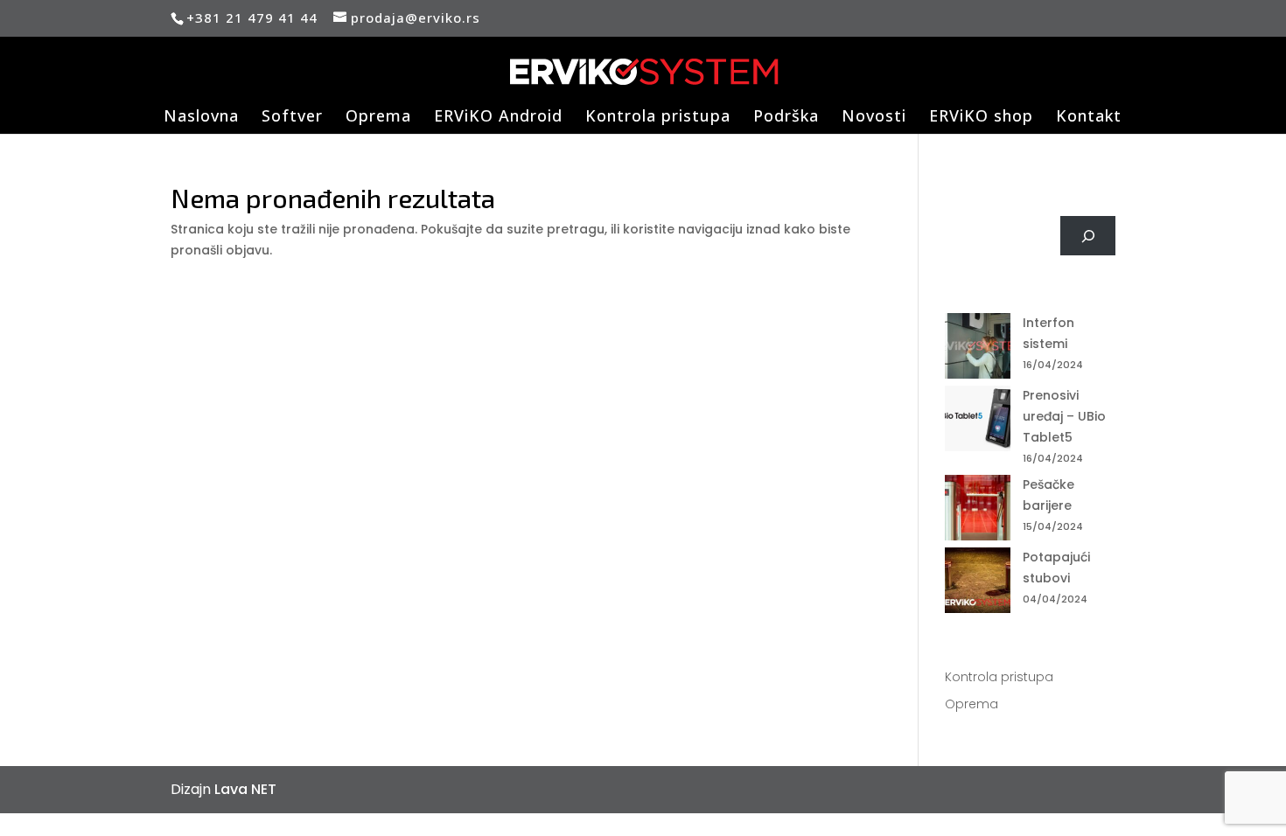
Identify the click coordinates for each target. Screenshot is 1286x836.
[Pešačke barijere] (977, 511)
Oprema (378, 117)
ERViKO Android (498, 117)
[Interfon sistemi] (977, 349)
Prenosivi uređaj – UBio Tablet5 (1064, 416)
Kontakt (1089, 117)
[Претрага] (1087, 235)
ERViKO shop (981, 117)
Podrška (786, 117)
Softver (292, 117)
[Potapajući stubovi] (977, 583)
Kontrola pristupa (657, 117)
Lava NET (245, 789)
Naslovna (201, 117)
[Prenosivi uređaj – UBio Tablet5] (977, 422)
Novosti (874, 117)
